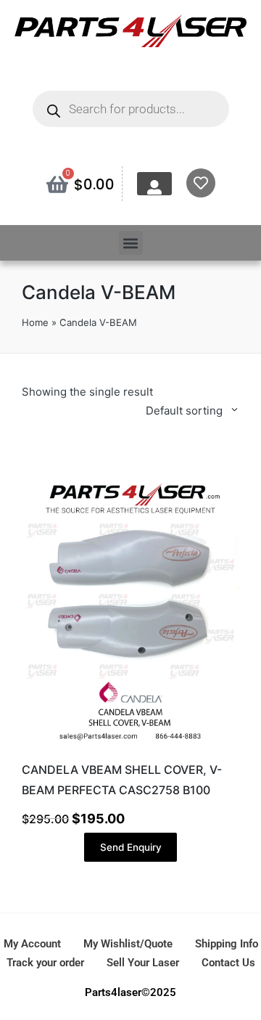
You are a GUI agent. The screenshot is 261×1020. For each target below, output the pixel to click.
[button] (131, 243)
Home (35, 322)
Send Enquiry (131, 847)
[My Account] (154, 187)
